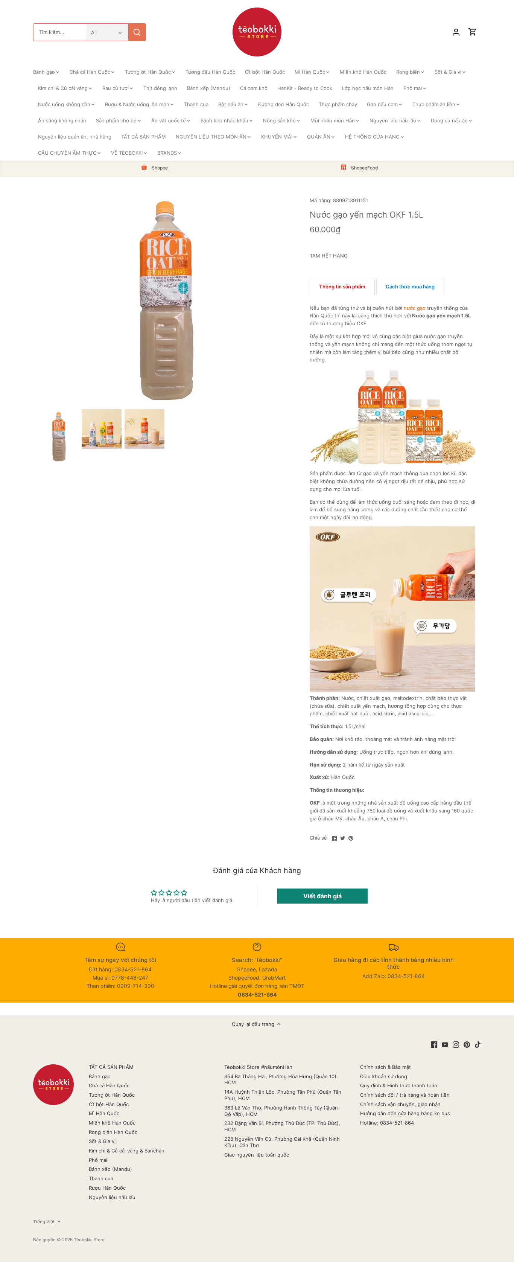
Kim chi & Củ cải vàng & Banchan (126, 1151)
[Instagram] (456, 1044)
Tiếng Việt (44, 1221)
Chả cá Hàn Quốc (109, 1085)
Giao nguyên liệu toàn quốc (256, 1155)
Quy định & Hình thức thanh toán (398, 1085)
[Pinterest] (467, 1044)
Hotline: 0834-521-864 (387, 1123)
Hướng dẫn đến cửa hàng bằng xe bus (405, 1113)
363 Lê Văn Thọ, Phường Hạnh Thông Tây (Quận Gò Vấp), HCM (281, 1111)
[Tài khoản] (456, 32)
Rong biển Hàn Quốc (113, 1132)
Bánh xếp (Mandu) (110, 1169)
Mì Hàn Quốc (104, 1113)
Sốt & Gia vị (102, 1141)
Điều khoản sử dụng (383, 1076)
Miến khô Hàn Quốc (112, 1123)
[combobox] (59, 32)
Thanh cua (101, 1178)
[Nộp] (137, 32)
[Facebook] (434, 1044)
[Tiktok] (477, 1044)
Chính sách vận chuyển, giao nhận (400, 1104)
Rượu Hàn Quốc (107, 1188)
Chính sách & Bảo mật (385, 1067)
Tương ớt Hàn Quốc (112, 1095)
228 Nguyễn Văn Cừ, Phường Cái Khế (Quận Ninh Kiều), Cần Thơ (282, 1142)
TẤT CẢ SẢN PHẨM (111, 1067)
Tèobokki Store (89, 1239)
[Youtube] (445, 1044)
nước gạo (415, 308)
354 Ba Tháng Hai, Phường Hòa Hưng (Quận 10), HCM (281, 1079)
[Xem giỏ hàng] (472, 32)
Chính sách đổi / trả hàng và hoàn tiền (405, 1095)
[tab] (342, 286)
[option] (59, 435)
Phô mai (98, 1160)
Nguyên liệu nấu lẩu (112, 1197)
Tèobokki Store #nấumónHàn (258, 1067)
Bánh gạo (100, 1076)
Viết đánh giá (322, 896)
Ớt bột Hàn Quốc (109, 1104)
